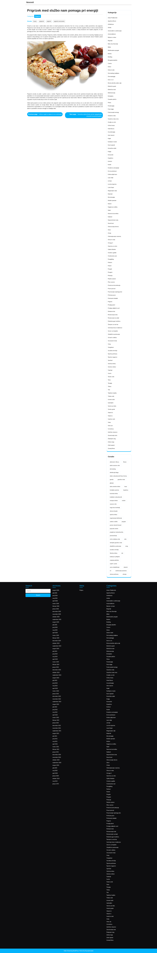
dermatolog (113, 469)
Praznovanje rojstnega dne (115, 292)
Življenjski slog (112, 438)
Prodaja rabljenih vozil (113, 308)
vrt (110, 570)
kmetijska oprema (114, 490)
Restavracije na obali (113, 318)
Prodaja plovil (111, 305)
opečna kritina (113, 514)
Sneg (109, 344)
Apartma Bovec (112, 21)
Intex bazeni (111, 135)
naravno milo (113, 504)
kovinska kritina (114, 493)
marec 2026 (55, 603)
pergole (124, 521)
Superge (110, 370)
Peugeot (110, 272)
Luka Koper (111, 187)
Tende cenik (111, 376)
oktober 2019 (55, 778)
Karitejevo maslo (112, 141)
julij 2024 (54, 651)
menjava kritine (114, 500)
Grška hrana (111, 125)
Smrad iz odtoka (112, 337)
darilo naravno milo (115, 465)
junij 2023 (54, 683)
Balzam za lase (112, 37)
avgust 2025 (55, 622)
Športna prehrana (112, 354)
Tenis (109, 380)
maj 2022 (54, 712)
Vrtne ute (110, 425)
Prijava (81, 590)
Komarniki (110, 154)
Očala (109, 233)
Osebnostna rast (112, 256)
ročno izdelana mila (115, 539)
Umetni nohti (111, 399)
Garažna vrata (112, 115)
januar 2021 (55, 752)
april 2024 (55, 659)
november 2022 (56, 699)
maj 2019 (54, 781)
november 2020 (56, 757)
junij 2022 (54, 709)
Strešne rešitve (112, 367)
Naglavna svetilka (112, 207)
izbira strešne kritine (115, 486)
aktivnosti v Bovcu (114, 462)
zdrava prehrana (114, 574)
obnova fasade (114, 511)
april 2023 (55, 688)
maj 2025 (54, 630)
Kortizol (110, 161)
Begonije (110, 40)
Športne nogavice (112, 357)
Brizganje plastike (112, 60)
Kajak (109, 138)
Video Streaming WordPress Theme (73, 950)
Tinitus (109, 386)
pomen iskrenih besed (115, 525)
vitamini (126, 567)
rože (125, 539)
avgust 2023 (55, 677)
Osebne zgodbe (112, 252)
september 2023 (56, 675)
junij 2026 (54, 595)
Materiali (110, 194)
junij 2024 (54, 654)
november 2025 (56, 614)
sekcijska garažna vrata (116, 542)
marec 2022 (55, 717)
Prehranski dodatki (113, 298)
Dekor (109, 66)
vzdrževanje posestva (121, 570)
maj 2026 (54, 598)
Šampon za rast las (113, 324)
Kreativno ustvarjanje (113, 168)
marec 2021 (55, 746)
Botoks (110, 53)
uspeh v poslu (113, 563)
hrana (34, 21)
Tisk (109, 389)
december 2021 (56, 725)
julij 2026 (54, 593)
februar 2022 (55, 720)
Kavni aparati (111, 145)
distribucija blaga (114, 472)
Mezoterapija (111, 197)
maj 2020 (54, 770)
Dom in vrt (110, 79)
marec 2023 (55, 691)
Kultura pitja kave (112, 174)
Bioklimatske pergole (113, 50)
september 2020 (56, 762)
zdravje (124, 574)
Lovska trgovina (112, 184)
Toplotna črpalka (112, 393)
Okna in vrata (111, 239)
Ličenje (110, 181)
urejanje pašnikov (114, 560)
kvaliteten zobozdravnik (116, 497)
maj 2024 (54, 656)
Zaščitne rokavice (112, 432)
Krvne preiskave (112, 171)
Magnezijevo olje (112, 190)
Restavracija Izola (112, 314)
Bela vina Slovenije (113, 44)
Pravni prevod (111, 288)
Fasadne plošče (112, 99)
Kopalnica (110, 158)
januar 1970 (55, 783)
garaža (111, 479)
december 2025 (56, 611)
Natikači (110, 216)
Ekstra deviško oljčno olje (114, 83)
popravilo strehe (114, 528)
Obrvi (109, 230)
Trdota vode (111, 396)
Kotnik (109, 164)
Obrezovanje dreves (113, 226)
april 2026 (55, 601)
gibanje (112, 483)
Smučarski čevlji (112, 340)
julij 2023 (54, 680)
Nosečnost (111, 223)
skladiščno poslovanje (115, 546)
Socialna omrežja (112, 350)
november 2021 (56, 728)
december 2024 (56, 640)
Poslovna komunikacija (114, 285)
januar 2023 (55, 693)
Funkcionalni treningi (113, 112)
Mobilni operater (112, 200)
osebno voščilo (114, 521)
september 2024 (56, 646)
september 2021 (56, 730)
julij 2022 (54, 707)
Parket (109, 265)
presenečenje (113, 535)
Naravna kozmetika (113, 213)
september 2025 (56, 619)
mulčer (123, 500)
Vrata (109, 422)
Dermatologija (111, 76)
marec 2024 (55, 662)
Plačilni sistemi (112, 278)
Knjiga (109, 151)
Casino (110, 63)
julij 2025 (54, 624)
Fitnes (109, 102)
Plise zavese (111, 282)
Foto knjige (111, 109)
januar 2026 (55, 609)
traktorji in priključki (115, 556)
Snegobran (111, 347)
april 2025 (55, 632)
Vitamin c (110, 416)
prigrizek (41, 21)
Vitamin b (110, 412)
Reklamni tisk (111, 311)
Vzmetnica (111, 429)
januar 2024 (55, 667)
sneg (126, 546)
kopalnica (125, 490)
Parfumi (110, 262)
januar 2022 (55, 722)
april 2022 (55, 715)
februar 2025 (55, 638)
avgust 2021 (55, 733)
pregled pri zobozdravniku (116, 532)
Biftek (109, 47)
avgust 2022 (55, 704)
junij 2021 (54, 738)
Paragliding (111, 259)
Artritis (109, 27)
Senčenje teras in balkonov (115, 327)
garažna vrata (121, 479)
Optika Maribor (112, 249)
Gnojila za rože (112, 122)
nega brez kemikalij (115, 507)
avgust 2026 (55, 590)
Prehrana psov (112, 295)
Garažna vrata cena (113, 119)
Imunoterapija (111, 132)
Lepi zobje (110, 177)
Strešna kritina (112, 363)
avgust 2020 (55, 765)
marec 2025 (55, 635)
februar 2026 (55, 606)
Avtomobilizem (112, 34)
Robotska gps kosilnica (114, 321)
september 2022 (56, 701)
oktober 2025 (55, 616)
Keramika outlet (112, 148)
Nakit (109, 210)
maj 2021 (54, 741)
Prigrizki (37, 16)
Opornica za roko (112, 246)
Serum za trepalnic (113, 331)
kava (125, 486)
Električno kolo (112, 89)
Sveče (109, 373)
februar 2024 (55, 664)
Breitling (110, 57)
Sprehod (110, 360)
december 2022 (56, 696)
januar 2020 (55, 775)
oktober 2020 (55, 760)
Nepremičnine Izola (113, 220)
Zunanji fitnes (111, 448)
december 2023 (56, 669)
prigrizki (49, 21)
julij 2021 (54, 736)
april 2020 (55, 773)
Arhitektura (111, 24)
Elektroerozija (111, 92)
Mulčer (110, 203)
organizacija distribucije (116, 518)
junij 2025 (54, 627)
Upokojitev (110, 402)
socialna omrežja (114, 549)
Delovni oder (111, 70)
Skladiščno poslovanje (114, 334)
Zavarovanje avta (112, 435)
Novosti (30, 2)
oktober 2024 (55, 643)
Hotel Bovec (111, 128)
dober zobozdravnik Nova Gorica (118, 476)
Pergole (110, 269)
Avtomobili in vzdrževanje (115, 30)
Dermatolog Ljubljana (113, 73)
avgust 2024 (55, 648)
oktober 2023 (55, 672)
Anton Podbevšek (112, 17)
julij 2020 (54, 768)
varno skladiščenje (114, 567)
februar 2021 (55, 749)
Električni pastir (112, 86)
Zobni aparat (111, 445)
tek (122, 553)
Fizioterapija (111, 106)
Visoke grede (111, 409)
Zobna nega (111, 442)
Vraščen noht (111, 419)
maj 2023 (54, 685)
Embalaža (110, 96)
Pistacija (110, 275)
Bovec (124, 462)
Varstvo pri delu (112, 406)
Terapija (110, 383)
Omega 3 (110, 243)
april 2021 (55, 744)
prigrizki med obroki (59, 21)
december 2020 (56, 754)
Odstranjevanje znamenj (114, 236)
